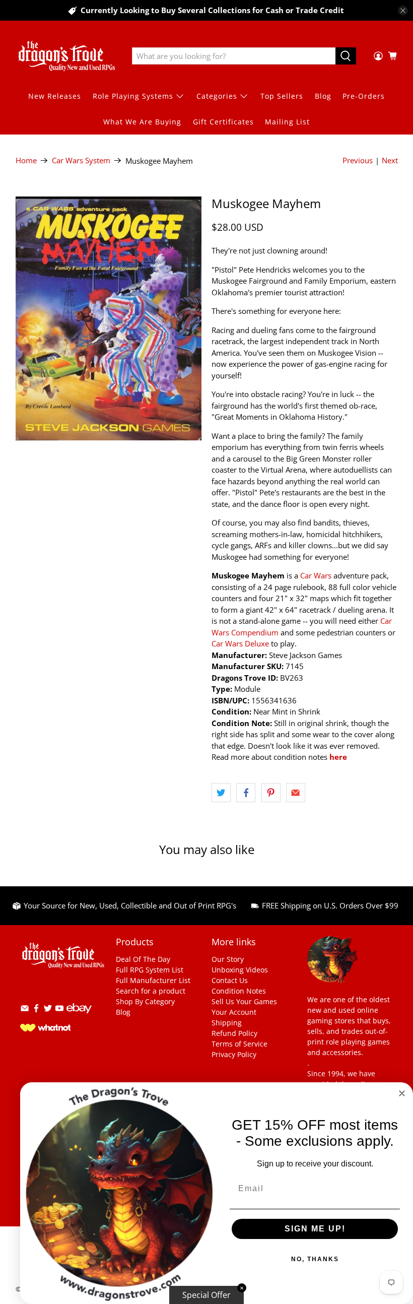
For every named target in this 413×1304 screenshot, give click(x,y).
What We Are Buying (142, 121)
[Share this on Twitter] (221, 792)
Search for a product (150, 991)
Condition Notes (239, 991)
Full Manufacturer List (153, 980)
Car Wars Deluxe (240, 643)
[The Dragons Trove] (66, 56)
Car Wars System (81, 160)
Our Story (228, 959)
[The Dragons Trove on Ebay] (79, 1018)
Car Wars (315, 575)
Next (390, 160)
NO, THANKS (315, 1259)
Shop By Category (145, 1001)
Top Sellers (281, 96)
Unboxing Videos (240, 969)
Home (26, 160)
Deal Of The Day (143, 959)
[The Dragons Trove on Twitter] (47, 1010)
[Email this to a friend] (295, 792)
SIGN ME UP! (315, 1228)
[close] (403, 11)
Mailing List (287, 121)
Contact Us (230, 980)
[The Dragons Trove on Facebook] (36, 1010)
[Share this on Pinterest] (271, 792)
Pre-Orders (363, 96)
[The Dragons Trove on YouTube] (59, 1010)
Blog (323, 96)
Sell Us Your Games (244, 1001)
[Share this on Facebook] (245, 792)
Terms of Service (239, 1044)
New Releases (54, 96)
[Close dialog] (402, 1093)
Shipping (227, 1022)
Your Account (234, 1012)
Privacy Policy (234, 1054)
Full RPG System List (149, 969)
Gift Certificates (223, 121)
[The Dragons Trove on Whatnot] (45, 1028)
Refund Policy (234, 1033)
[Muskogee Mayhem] (109, 318)
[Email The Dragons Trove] (24, 1010)
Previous (357, 160)
